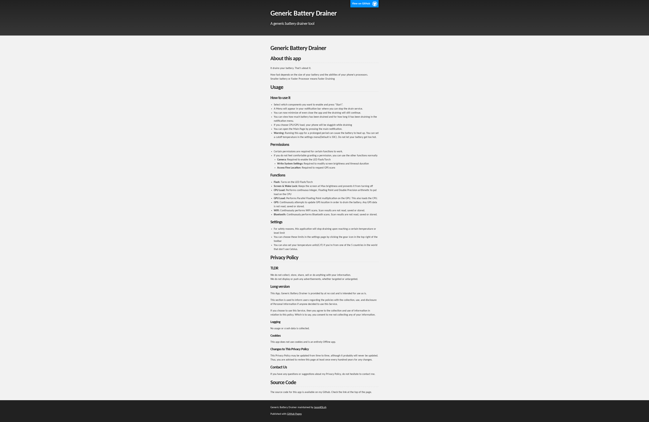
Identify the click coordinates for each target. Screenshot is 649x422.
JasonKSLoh (320, 407)
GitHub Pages (294, 414)
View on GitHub (361, 3)
